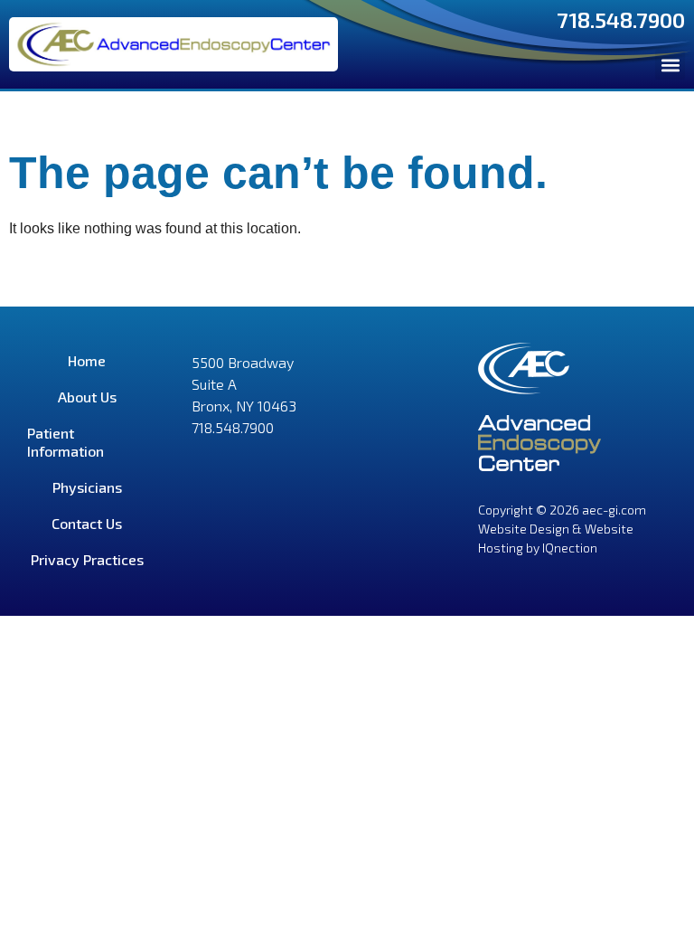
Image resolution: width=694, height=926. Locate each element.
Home (87, 360)
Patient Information (65, 441)
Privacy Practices (87, 559)
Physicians (87, 487)
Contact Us (87, 523)
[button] (670, 65)
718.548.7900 (621, 19)
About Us (87, 396)
